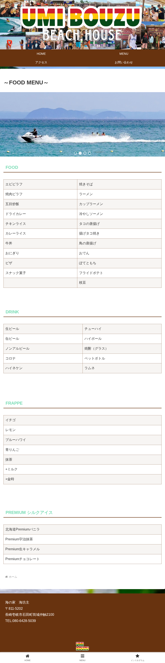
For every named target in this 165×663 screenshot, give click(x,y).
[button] (75, 153)
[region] (82, 124)
